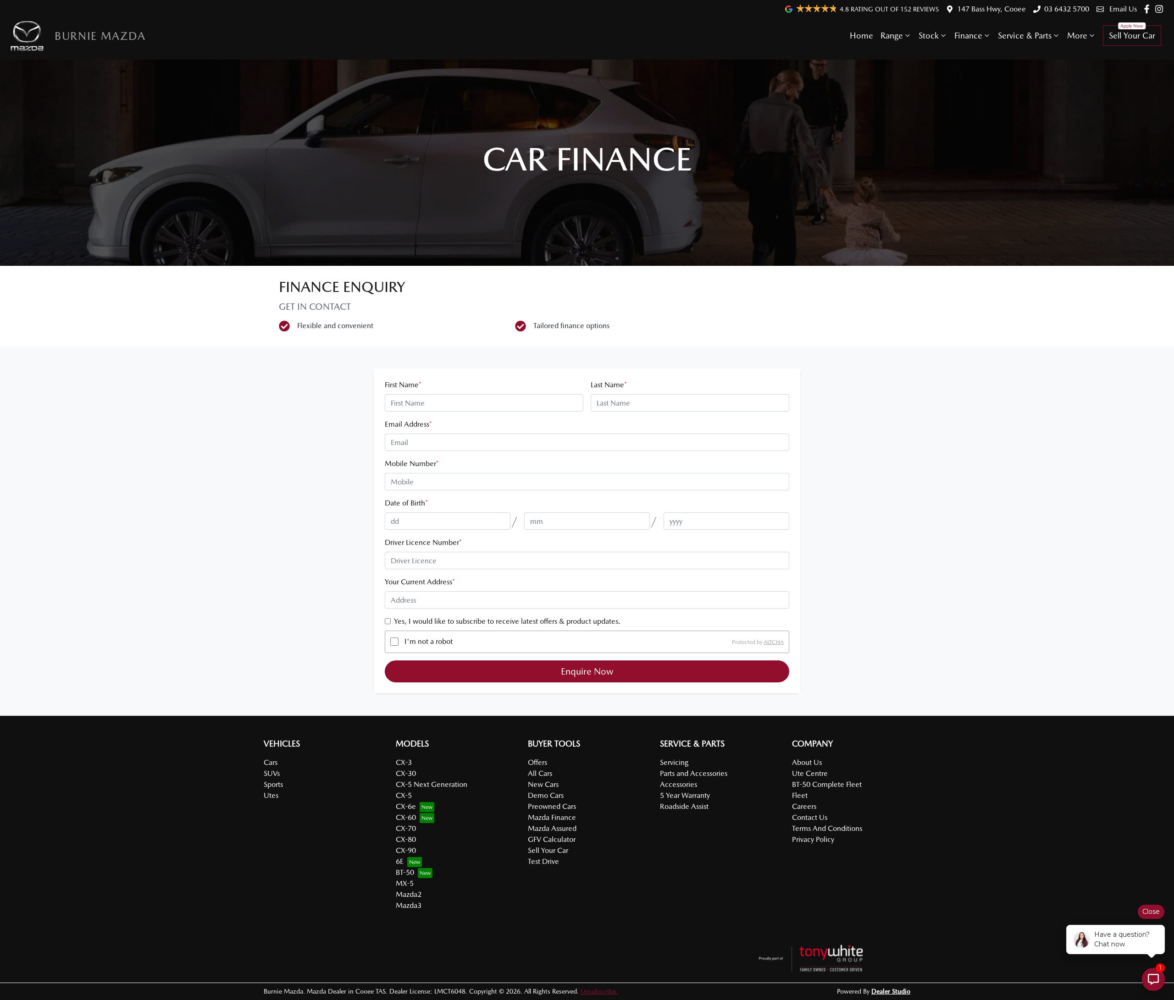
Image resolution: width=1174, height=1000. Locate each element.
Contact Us (809, 817)
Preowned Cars (552, 806)
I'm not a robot (428, 641)
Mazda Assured (552, 828)
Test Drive (543, 861)
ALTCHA (774, 641)
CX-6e (406, 806)
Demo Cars (546, 795)
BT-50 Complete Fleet (827, 784)
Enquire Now (587, 671)
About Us (807, 762)
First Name (403, 384)
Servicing (674, 762)
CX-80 (406, 839)
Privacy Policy (813, 839)
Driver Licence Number (423, 542)
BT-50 (405, 872)
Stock (929, 35)
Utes (271, 795)
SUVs (272, 773)
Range (891, 35)
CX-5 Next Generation (431, 784)
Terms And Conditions (827, 828)
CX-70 (406, 828)
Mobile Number (412, 463)
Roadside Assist (684, 806)
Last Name (609, 384)
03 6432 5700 (1066, 9)
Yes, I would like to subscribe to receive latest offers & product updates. (507, 621)
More (1077, 35)
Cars (270, 762)
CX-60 (406, 817)
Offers (537, 762)
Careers (804, 806)
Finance (968, 35)
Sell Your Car (1132, 35)
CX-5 (404, 795)
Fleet (800, 795)
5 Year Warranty (685, 795)
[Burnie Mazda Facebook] (1148, 9)
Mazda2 (408, 894)
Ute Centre (810, 773)
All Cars (540, 773)
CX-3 (404, 762)
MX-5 (405, 883)
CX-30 (406, 773)
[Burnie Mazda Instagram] (1161, 9)
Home (861, 35)
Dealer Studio (890, 991)
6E (400, 861)
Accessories (678, 784)
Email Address (408, 424)
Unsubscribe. (599, 991)
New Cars (543, 784)
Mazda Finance (552, 817)
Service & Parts (1025, 35)
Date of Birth (406, 503)
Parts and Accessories (693, 773)
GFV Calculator (552, 839)
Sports (273, 784)
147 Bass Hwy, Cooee (991, 9)
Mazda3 (408, 905)
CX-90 (406, 850)
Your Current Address (420, 581)
